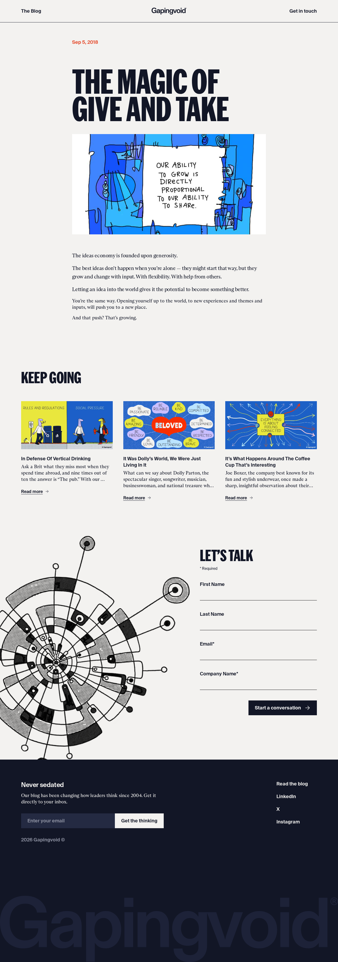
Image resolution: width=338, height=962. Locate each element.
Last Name (212, 614)
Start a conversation (278, 707)
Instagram (288, 821)
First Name (212, 584)
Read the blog (292, 783)
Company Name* (219, 673)
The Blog (31, 11)
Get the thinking (139, 820)
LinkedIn (286, 796)
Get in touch (303, 11)
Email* (207, 644)
